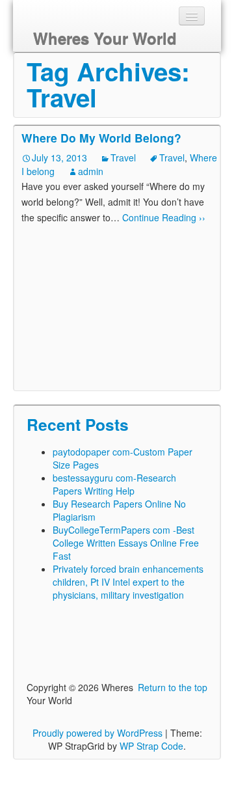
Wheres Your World (105, 38)
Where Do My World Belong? (101, 138)
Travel (123, 157)
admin (90, 171)
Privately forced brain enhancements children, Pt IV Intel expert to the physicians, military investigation (128, 581)
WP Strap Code (151, 745)
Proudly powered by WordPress (97, 732)
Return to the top (172, 687)
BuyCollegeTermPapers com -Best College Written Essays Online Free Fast (126, 542)
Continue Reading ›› (162, 217)
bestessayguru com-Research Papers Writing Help (114, 484)
